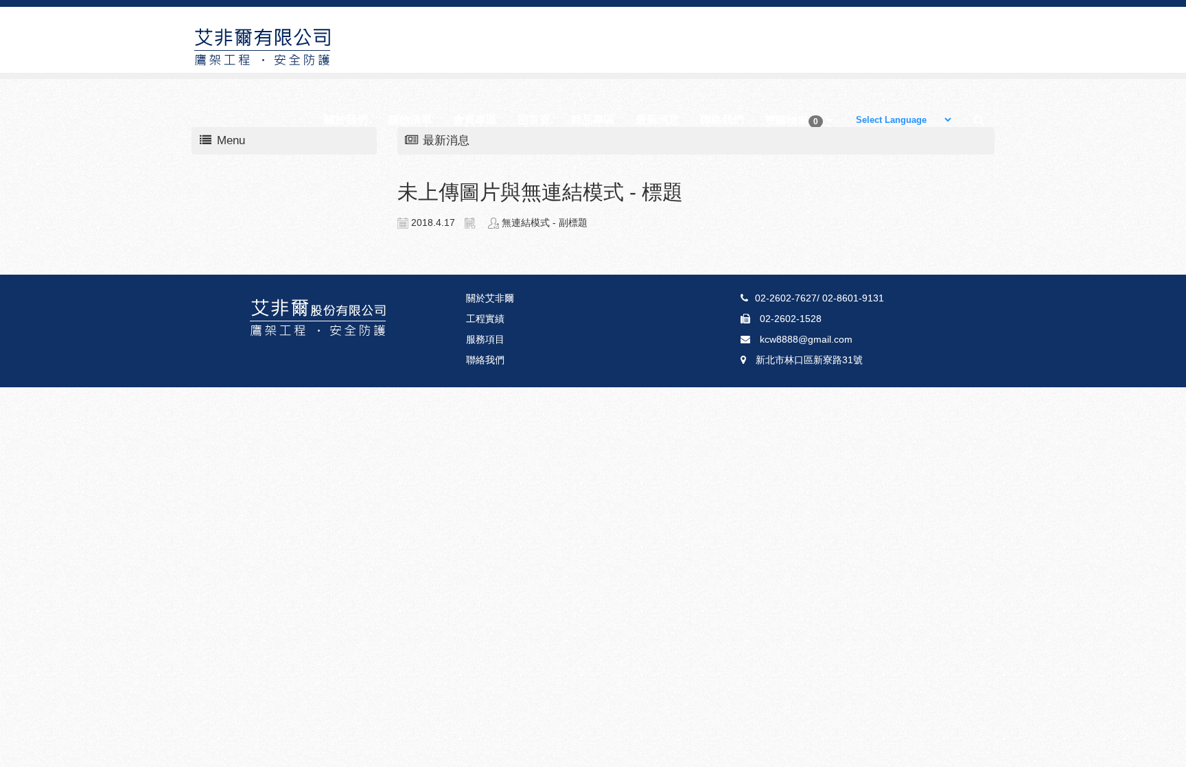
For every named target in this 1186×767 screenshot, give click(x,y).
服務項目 (485, 339)
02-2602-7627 (786, 298)
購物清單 (410, 120)
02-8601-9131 (851, 298)
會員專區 (475, 120)
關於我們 (346, 120)
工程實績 (485, 318)
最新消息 (657, 120)
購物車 (797, 120)
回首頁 (534, 120)
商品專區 (593, 120)
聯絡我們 (722, 120)
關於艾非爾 (490, 298)
